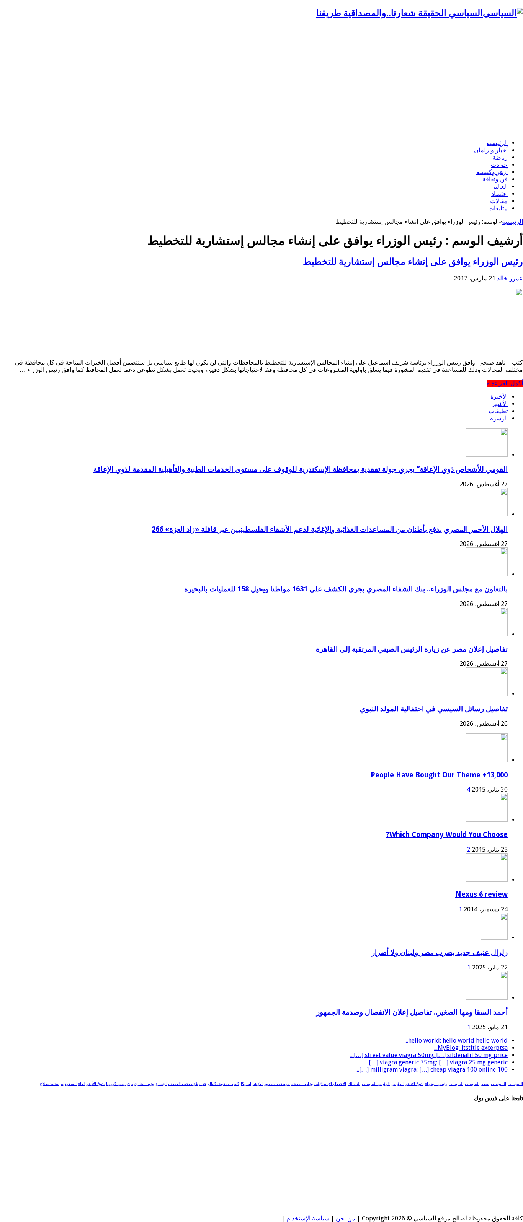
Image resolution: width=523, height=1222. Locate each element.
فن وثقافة (495, 179)
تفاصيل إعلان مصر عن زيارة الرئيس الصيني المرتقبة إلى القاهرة (412, 649)
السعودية (69, 1083)
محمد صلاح (49, 1083)
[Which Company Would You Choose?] (487, 819)
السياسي (515, 1083)
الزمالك (354, 1083)
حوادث (499, 164)
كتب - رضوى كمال (223, 1083)
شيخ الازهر (414, 1083)
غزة (202, 1083)
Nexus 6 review (481, 894)
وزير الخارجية (142, 1083)
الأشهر (500, 403)
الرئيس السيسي (376, 1083)
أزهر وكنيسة (492, 172)
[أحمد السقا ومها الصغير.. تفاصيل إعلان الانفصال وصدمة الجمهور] (487, 997)
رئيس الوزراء (436, 1083)
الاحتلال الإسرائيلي (330, 1083)
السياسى (498, 1083)
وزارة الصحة (302, 1083)
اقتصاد (499, 193)
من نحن (345, 1218)
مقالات (499, 201)
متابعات (498, 208)
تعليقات (498, 411)
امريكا (246, 1083)
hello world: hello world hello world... (456, 1040)
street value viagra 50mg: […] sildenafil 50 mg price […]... (429, 1055)
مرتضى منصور (277, 1083)
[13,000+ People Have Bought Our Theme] (487, 760)
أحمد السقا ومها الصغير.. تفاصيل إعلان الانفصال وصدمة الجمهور (412, 1012)
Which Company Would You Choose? (447, 835)
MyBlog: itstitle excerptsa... (471, 1047)
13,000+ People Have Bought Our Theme (439, 775)
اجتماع (161, 1083)
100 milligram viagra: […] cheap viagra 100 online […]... (432, 1069)
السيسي (472, 1083)
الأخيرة (499, 396)
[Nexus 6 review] (487, 879)
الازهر (258, 1083)
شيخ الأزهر (95, 1083)
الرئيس (397, 1083)
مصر (485, 1083)
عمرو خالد (509, 278)
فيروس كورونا (118, 1083)
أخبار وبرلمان (491, 150)
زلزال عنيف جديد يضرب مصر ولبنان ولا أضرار (439, 952)
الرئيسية (497, 143)
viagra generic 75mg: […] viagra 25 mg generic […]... (436, 1062)
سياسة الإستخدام (307, 1218)
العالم (500, 186)
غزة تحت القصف (183, 1083)
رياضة (500, 157)
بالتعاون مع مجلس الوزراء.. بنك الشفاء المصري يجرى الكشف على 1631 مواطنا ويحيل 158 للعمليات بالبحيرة (346, 589)
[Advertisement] (261, 79)
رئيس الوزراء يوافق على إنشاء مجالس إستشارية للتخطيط (413, 261)
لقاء (81, 1083)
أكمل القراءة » (505, 383)
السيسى (456, 1083)
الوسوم (498, 418)
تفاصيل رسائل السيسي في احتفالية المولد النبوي (434, 709)
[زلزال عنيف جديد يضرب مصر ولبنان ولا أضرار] (494, 937)
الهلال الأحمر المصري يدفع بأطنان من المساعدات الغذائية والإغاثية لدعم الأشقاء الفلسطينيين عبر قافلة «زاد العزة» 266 (330, 529)
